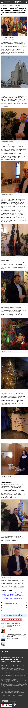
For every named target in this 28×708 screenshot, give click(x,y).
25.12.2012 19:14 (4, 5)
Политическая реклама (8, 657)
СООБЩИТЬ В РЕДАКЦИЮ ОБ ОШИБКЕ (11, 661)
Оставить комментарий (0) (14, 609)
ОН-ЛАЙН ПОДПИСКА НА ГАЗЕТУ (9, 659)
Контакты (4, 654)
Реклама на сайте (13, 654)
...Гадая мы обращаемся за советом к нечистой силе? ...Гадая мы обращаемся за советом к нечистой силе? (16, 635)
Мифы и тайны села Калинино (12, 598)
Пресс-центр (19, 657)
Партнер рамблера (13, 701)
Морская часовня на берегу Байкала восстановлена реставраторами (13, 593)
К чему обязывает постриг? (12, 629)
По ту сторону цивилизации (12, 638)
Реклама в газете (6, 656)
